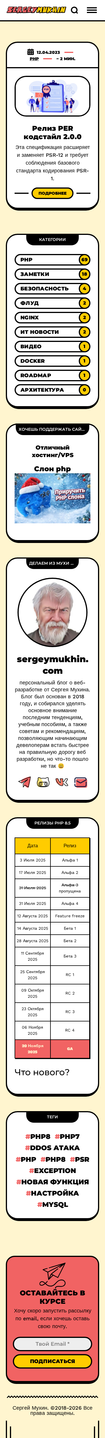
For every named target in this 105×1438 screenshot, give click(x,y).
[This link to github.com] (43, 782)
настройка (55, 1193)
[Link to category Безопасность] (52, 288)
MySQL (55, 1204)
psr (82, 1159)
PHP (34, 58)
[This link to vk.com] (62, 782)
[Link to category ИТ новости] (52, 332)
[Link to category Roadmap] (52, 375)
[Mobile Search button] (74, 10)
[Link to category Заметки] (52, 274)
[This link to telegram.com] (24, 782)
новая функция (55, 1182)
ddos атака (55, 1148)
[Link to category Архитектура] (52, 390)
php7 (70, 1136)
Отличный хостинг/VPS (53, 451)
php (28, 1159)
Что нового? (42, 1072)
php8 (40, 1136)
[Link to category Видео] (52, 346)
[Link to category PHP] (52, 259)
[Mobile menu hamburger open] (92, 10)
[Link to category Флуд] (52, 303)
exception (55, 1170)
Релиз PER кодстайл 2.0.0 (53, 132)
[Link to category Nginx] (52, 317)
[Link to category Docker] (52, 361)
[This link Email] (80, 782)
